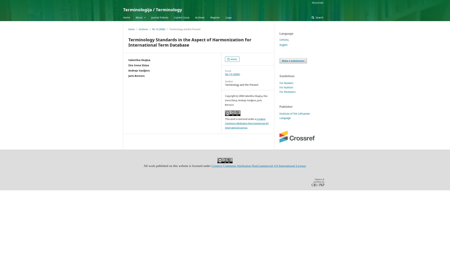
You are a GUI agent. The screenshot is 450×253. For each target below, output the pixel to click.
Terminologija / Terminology (152, 9)
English (283, 45)
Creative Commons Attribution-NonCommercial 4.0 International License (246, 123)
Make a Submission (293, 60)
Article (233, 59)
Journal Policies (159, 17)
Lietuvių (284, 39)
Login (228, 17)
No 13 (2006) (158, 29)
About (139, 17)
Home (126, 17)
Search (319, 17)
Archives (200, 17)
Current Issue (181, 17)
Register (215, 17)
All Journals (317, 2)
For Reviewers (287, 91)
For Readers (286, 83)
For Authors (286, 87)
